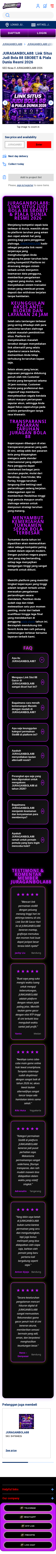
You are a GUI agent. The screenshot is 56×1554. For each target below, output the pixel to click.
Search (7, 15)
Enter (39, 144)
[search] (28, 15)
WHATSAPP (30, 1517)
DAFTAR (14, 33)
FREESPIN (30, 1535)
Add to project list (31, 177)
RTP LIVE (30, 1526)
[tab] (15, 1462)
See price (11, 1450)
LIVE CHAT (30, 1544)
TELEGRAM (30, 1508)
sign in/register (25, 185)
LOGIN (42, 33)
